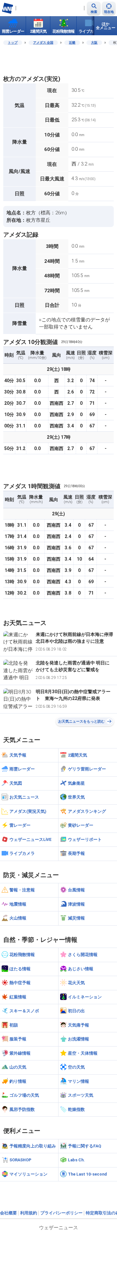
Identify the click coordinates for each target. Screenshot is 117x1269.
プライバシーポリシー (61, 1212)
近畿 (72, 42)
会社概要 (8, 1212)
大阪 (94, 42)
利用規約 (28, 1212)
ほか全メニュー (105, 26)
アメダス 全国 (43, 42)
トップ (13, 42)
